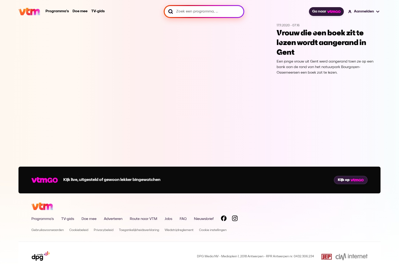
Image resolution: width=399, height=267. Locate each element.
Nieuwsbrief (204, 219)
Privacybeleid (103, 230)
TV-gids (98, 11)
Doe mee (80, 11)
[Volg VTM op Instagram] (235, 219)
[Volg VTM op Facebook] (224, 219)
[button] (364, 11)
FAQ (183, 219)
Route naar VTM (143, 219)
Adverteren (113, 219)
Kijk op (344, 180)
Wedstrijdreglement (179, 230)
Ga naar (319, 11)
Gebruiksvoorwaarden (47, 230)
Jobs (168, 219)
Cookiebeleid (78, 230)
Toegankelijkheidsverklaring (139, 230)
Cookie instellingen (213, 230)
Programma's (57, 11)
